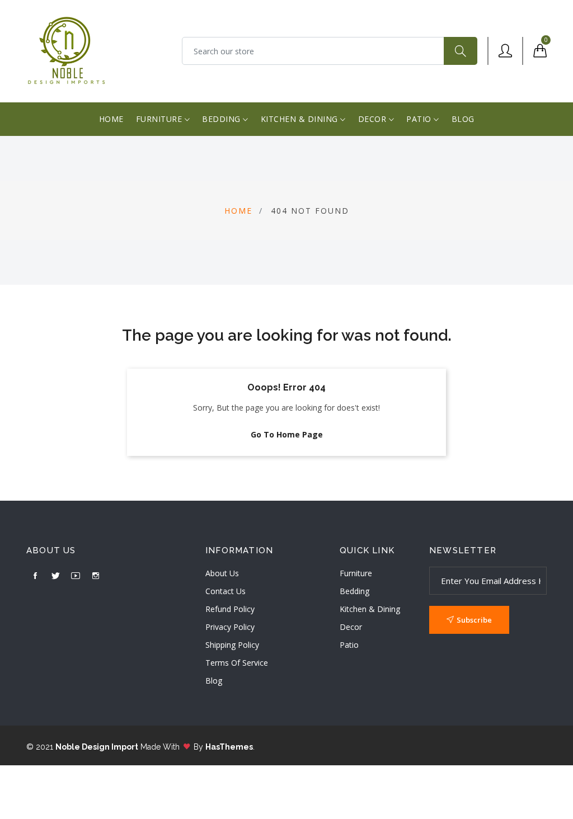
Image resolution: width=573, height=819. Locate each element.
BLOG (463, 119)
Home (238, 210)
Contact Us (225, 591)
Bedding (354, 591)
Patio (349, 644)
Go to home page (287, 434)
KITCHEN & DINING (301, 119)
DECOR (373, 119)
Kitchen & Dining (370, 609)
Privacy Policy (230, 627)
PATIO (420, 119)
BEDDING (222, 119)
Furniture (356, 573)
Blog (213, 680)
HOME (111, 119)
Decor (351, 627)
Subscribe (474, 620)
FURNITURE (160, 119)
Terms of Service (236, 662)
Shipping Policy (232, 644)
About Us (222, 573)
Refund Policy (230, 609)
